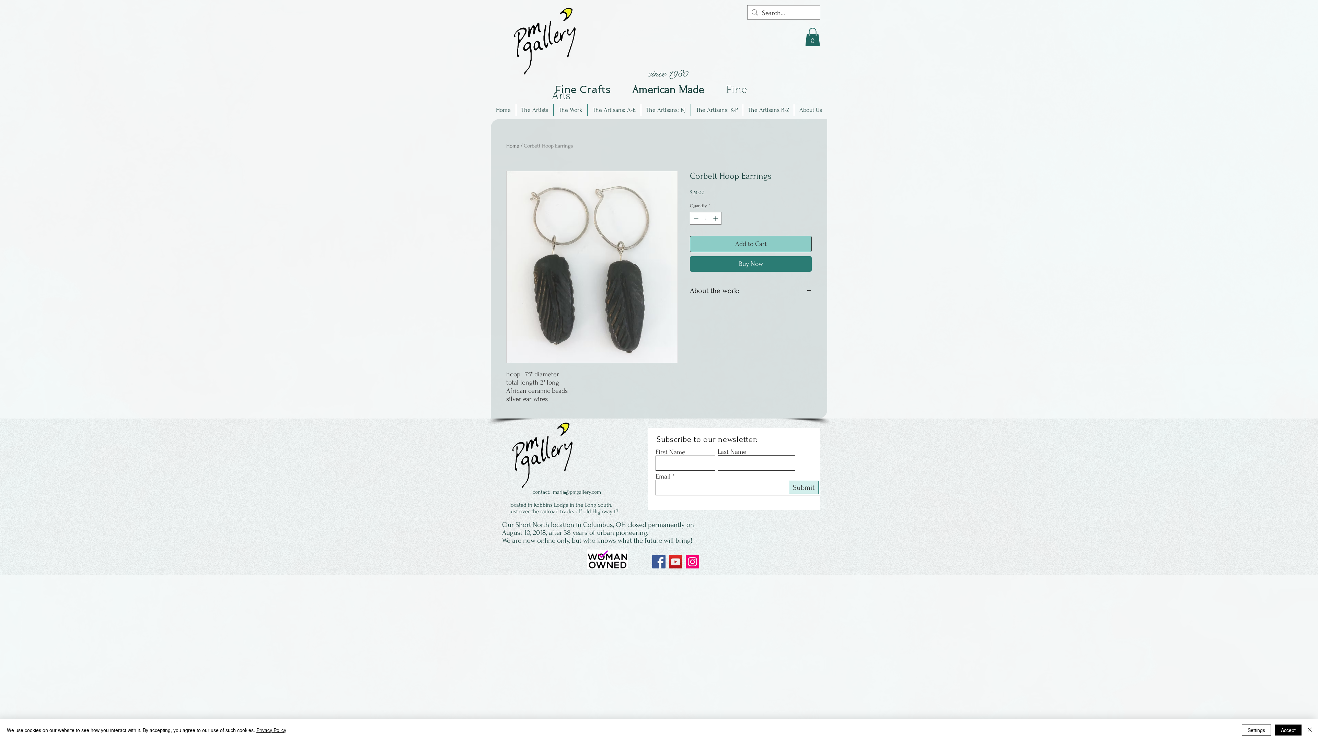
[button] (534, 110)
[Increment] (716, 218)
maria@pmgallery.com (577, 492)
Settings (1256, 730)
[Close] (1310, 730)
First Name (670, 452)
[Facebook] (659, 561)
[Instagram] (692, 561)
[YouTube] (675, 561)
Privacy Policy (271, 730)
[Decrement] (695, 218)
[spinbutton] (706, 218)
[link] (812, 37)
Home (512, 146)
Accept (1288, 730)
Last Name (732, 451)
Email (663, 476)
